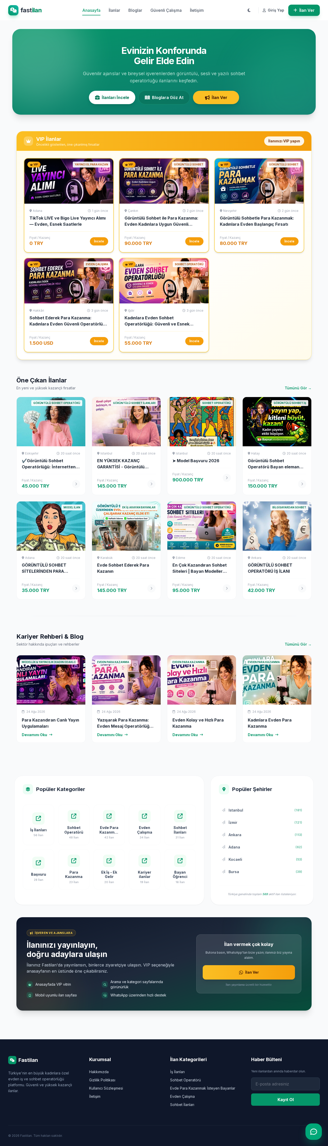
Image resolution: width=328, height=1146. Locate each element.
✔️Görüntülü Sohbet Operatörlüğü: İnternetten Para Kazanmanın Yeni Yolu (49, 467)
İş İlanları (177, 1072)
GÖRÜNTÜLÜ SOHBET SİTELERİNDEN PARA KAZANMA (44, 571)
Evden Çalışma (182, 1096)
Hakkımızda (99, 1072)
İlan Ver (307, 10)
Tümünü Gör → (298, 388)
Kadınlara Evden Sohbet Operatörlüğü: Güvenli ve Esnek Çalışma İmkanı (157, 324)
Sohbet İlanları (182, 1104)
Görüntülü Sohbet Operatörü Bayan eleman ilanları (273, 467)
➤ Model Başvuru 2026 (195, 460)
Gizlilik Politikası (102, 1080)
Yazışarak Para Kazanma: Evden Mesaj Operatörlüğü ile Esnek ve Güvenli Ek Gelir (125, 726)
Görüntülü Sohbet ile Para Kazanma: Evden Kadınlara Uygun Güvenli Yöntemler (161, 224)
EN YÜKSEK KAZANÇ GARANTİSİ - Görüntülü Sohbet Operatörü (121, 467)
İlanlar (114, 10)
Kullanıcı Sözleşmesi (106, 1088)
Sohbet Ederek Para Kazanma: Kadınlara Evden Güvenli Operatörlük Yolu (67, 324)
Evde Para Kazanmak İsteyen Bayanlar (202, 1088)
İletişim (197, 10)
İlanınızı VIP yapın (284, 141)
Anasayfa (91, 10)
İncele (99, 241)
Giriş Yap (275, 10)
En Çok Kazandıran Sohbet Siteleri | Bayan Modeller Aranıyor (199, 571)
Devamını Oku (34, 735)
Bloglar (135, 10)
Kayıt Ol (286, 1099)
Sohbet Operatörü (185, 1080)
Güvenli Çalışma (166, 10)
